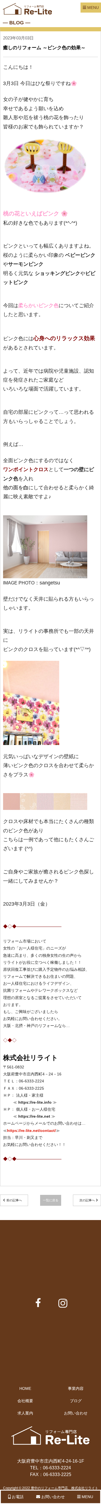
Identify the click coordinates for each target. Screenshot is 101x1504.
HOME (25, 1388)
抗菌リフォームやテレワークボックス (36, 990)
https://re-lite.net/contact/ (31, 1130)
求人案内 (25, 1413)
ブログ (76, 1401)
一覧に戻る (50, 1200)
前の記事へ (14, 1200)
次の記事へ (87, 1200)
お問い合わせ (76, 1413)
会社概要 (25, 1401)
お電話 (17, 1496)
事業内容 (76, 1388)
